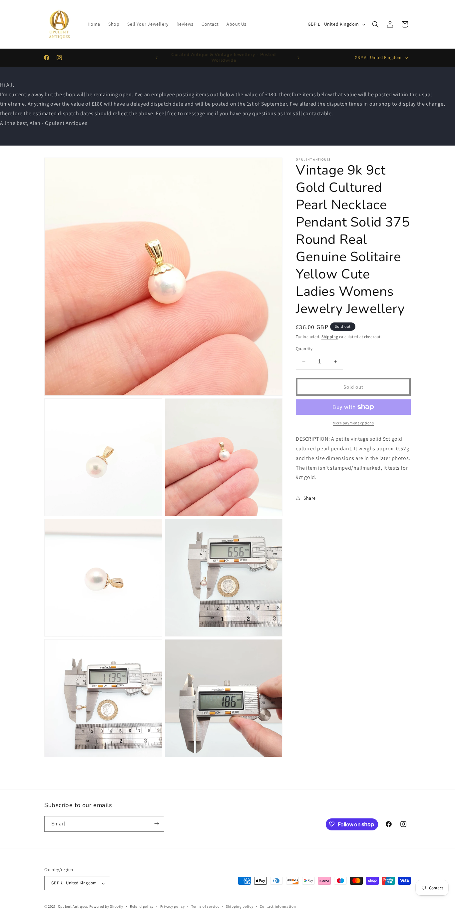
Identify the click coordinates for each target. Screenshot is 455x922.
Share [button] (309, 498)
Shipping (329, 336)
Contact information (278, 906)
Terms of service (205, 906)
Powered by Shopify (106, 906)
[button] (375, 24)
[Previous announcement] (156, 57)
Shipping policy (239, 906)
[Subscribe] (156, 823)
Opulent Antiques (73, 906)
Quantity (304, 348)
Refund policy (142, 906)
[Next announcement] (298, 57)
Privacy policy (172, 906)
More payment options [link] (353, 422)
